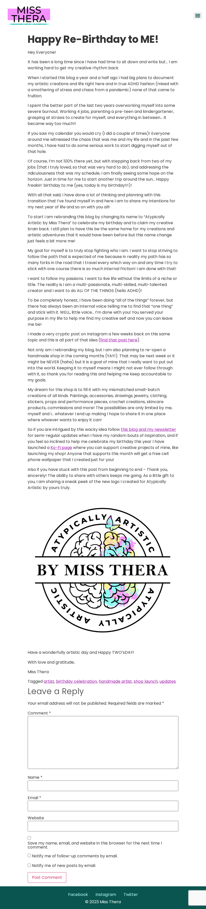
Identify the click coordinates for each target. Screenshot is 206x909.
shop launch (146, 681)
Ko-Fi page (61, 447)
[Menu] (197, 15)
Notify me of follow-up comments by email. (75, 856)
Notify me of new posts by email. (64, 866)
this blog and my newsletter (148, 429)
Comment (39, 713)
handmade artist (115, 681)
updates (168, 681)
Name (35, 777)
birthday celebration (76, 681)
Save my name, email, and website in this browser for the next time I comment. (95, 845)
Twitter (131, 894)
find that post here (118, 340)
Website (36, 818)
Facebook (78, 894)
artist (49, 681)
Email (34, 798)
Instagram (105, 894)
